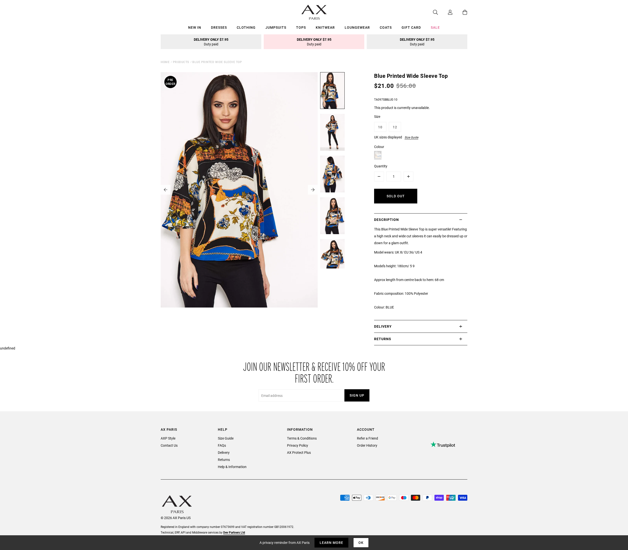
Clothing (246, 27)
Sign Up (357, 395)
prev (165, 190)
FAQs (222, 445)
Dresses (219, 27)
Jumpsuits (275, 27)
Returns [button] (382, 338)
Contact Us (169, 445)
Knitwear (325, 27)
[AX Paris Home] (314, 12)
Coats (386, 27)
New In (194, 27)
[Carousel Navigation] (239, 190)
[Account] (445, 12)
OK (361, 542)
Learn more (331, 542)
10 (380, 127)
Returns (224, 459)
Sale (435, 27)
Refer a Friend (367, 438)
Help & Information (232, 466)
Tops (301, 27)
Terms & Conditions (302, 438)
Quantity (380, 166)
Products (181, 62)
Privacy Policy (297, 445)
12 (395, 127)
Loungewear (357, 27)
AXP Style (168, 438)
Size (377, 116)
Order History (367, 445)
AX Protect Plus (299, 452)
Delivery (224, 452)
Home (165, 62)
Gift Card (411, 27)
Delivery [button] (383, 326)
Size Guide (411, 137)
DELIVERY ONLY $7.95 (211, 41)
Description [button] (386, 219)
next (313, 190)
